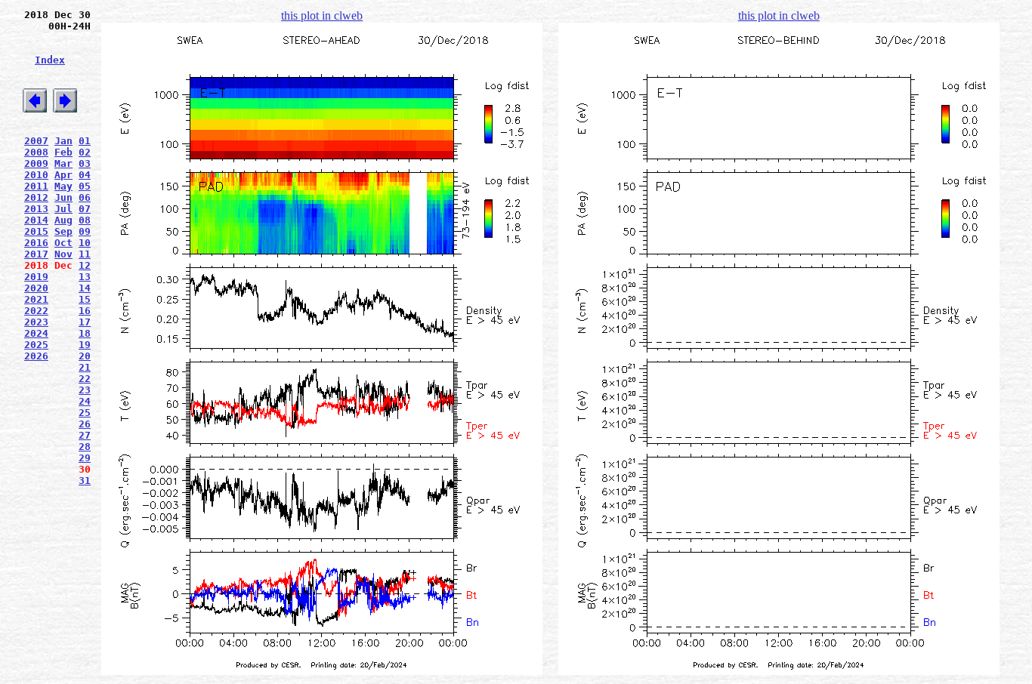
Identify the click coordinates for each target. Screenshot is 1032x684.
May (63, 186)
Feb (63, 152)
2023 (36, 322)
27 (85, 435)
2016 (36, 242)
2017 (36, 254)
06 (85, 197)
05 (85, 186)
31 (85, 480)
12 (85, 265)
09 (85, 231)
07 (85, 208)
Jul (63, 208)
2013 (36, 208)
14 (85, 288)
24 (85, 401)
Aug (63, 220)
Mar (63, 163)
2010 (36, 174)
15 (85, 299)
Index (50, 60)
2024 (36, 333)
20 (85, 356)
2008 (36, 152)
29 (85, 458)
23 (85, 390)
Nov (63, 254)
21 (85, 367)
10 (85, 242)
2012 (36, 197)
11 (85, 254)
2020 (36, 288)
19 (85, 344)
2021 (36, 299)
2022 (36, 310)
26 (85, 424)
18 (85, 333)
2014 (36, 220)
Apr (63, 174)
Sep (63, 231)
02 (85, 152)
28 (85, 446)
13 (85, 276)
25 (85, 412)
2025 (36, 344)
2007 (36, 140)
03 (85, 163)
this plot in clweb (322, 15)
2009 (36, 163)
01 (85, 140)
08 (85, 220)
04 (85, 174)
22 (85, 378)
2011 (36, 186)
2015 (36, 231)
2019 (36, 276)
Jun (63, 197)
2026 (36, 356)
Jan (63, 140)
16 (85, 310)
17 (85, 322)
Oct (63, 242)
